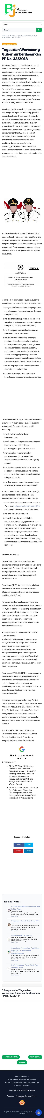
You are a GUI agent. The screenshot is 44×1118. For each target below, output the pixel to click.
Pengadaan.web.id (28, 1090)
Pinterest (18, 851)
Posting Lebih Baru (11, 1057)
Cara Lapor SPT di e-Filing (21, 935)
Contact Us (19, 1096)
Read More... (15, 916)
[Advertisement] (22, 170)
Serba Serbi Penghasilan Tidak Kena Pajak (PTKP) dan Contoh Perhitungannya (25, 950)
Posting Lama (35, 1057)
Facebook (19, 844)
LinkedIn (28, 851)
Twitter (29, 844)
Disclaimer (22, 1098)
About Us (10, 1096)
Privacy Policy (30, 1096)
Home (4, 36)
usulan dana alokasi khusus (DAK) (27, 506)
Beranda (22, 1062)
